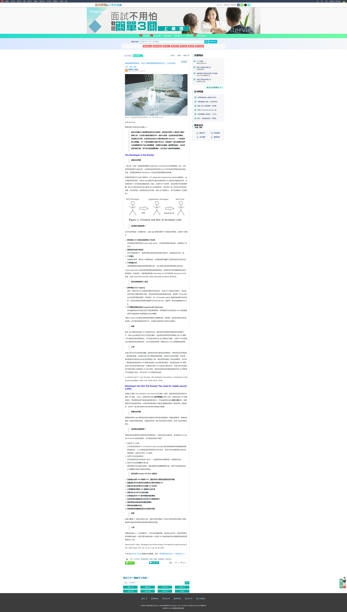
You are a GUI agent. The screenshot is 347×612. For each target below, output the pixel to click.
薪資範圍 (217, 133)
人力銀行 (4, 1)
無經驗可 (148, 587)
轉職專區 (178, 598)
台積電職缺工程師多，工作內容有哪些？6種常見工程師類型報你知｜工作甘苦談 (208, 114)
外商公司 (165, 591)
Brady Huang (136, 554)
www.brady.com (158, 273)
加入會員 (338, 1)
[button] (212, 41)
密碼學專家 (144, 559)
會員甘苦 (168, 559)
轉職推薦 (217, 137)
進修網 (35, 1)
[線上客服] (344, 2)
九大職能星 (201, 598)
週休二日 (130, 587)
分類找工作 (42, 1)
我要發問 (233, 5)
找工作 (145, 598)
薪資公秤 (189, 598)
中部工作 (13, 1)
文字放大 (184, 62)
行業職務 (145, 36)
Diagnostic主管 (203, 75)
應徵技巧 (178, 36)
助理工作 (182, 587)
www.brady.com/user (141, 277)
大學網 (61, 1)
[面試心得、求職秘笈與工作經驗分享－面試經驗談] (108, 5)
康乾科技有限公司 (202, 63)
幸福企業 (49, 1)
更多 (66, 1)
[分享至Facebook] (238, 5)
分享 (184, 563)
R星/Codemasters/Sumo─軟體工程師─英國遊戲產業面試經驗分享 (208, 110)
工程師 (200, 61)
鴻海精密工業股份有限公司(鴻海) (207, 73)
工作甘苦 (189, 36)
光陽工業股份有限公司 (204, 79)
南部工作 (19, 1)
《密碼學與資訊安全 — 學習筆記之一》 (172, 554)
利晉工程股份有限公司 (204, 67)
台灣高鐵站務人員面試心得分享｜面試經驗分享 (208, 97)
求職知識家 (200, 36)
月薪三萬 (130, 591)
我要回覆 (155, 562)
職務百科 (202, 133)
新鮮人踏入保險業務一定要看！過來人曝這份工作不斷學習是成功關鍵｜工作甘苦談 (208, 106)
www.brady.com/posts (161, 277)
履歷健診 (155, 598)
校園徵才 (55, 1)
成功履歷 (202, 137)
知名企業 (156, 36)
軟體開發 (161, 559)
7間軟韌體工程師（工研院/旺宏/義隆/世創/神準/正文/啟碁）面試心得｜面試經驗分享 (208, 101)
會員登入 (332, 1)
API (131, 559)
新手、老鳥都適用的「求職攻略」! (208, 118)
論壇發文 (131, 69)
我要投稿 (227, 5)
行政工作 (165, 587)
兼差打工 (29, 1)
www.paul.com (179, 273)
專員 (200, 69)
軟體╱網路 (153, 559)
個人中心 (220, 5)
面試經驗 (167, 36)
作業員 (182, 591)
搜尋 (187, 583)
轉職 (24, 1)
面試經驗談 (128, 55)
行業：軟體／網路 (131, 67)
